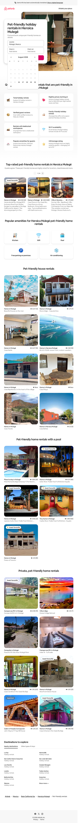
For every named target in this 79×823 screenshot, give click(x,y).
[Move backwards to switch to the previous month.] (11, 57)
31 (11, 86)
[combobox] (25, 44)
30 (35, 82)
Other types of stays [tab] (28, 746)
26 (19, 82)
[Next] (42, 173)
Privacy (35, 819)
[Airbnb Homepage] (9, 8)
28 (27, 82)
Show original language (55, 3)
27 (23, 82)
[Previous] (35, 173)
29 (31, 82)
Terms (42, 819)
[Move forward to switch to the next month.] (34, 57)
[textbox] (16, 51)
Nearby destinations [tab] (11, 746)
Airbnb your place (65, 8)
